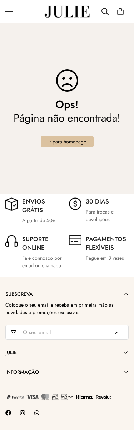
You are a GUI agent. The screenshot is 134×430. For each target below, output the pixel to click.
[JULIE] (67, 11)
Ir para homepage (67, 141)
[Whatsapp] (37, 413)
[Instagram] (22, 413)
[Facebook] (8, 413)
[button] (120, 11)
